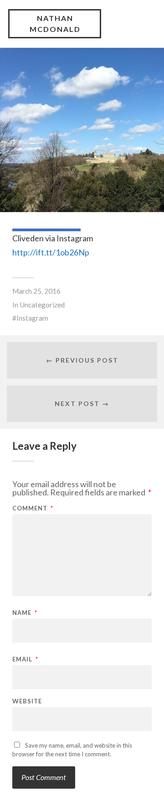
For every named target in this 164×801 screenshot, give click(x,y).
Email (25, 659)
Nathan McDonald (55, 23)
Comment (32, 508)
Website (27, 701)
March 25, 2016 (36, 291)
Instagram (32, 318)
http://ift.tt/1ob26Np (50, 252)
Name (24, 613)
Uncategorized (42, 305)
